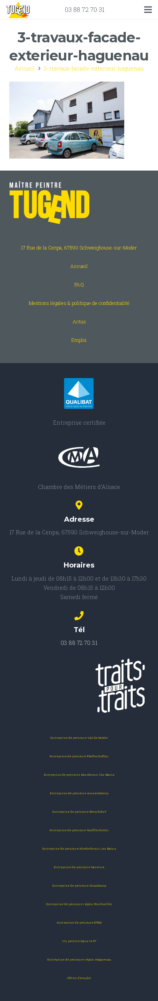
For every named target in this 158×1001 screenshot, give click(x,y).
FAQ (79, 284)
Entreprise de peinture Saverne (79, 867)
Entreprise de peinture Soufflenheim (79, 830)
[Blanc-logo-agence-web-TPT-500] (79, 686)
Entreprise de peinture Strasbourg (79, 885)
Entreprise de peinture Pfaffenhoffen (79, 756)
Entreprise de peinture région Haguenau (79, 959)
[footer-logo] (79, 203)
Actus (79, 321)
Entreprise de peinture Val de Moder (79, 738)
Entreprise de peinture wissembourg (79, 793)
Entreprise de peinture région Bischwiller (79, 904)
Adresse (79, 519)
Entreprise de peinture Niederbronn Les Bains (79, 848)
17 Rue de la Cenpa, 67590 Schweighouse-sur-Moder (79, 247)
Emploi (79, 339)
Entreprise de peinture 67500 (79, 922)
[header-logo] (18, 9)
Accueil (79, 266)
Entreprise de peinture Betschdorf (79, 812)
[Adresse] (79, 505)
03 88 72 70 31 (85, 9)
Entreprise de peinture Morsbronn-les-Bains (79, 775)
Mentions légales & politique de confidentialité (79, 303)
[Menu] (148, 9)
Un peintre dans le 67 (79, 941)
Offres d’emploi (79, 978)
